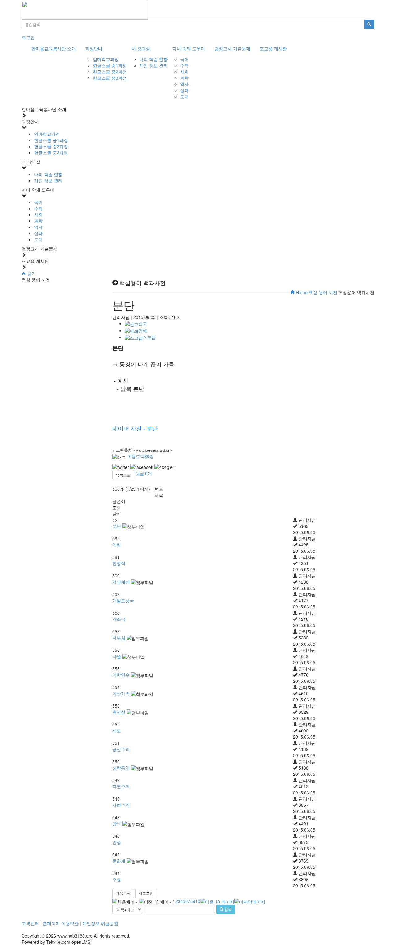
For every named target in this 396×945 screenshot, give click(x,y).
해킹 (116, 544)
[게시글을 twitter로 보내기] (120, 467)
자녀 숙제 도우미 (188, 48)
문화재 (118, 861)
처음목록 (123, 893)
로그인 (28, 37)
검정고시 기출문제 (232, 48)
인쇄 (142, 330)
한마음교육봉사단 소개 (53, 48)
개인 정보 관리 (153, 65)
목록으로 (123, 474)
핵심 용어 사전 (323, 292)
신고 (142, 323)
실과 (184, 90)
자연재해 (121, 582)
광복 (116, 823)
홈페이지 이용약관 (61, 923)
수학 (184, 65)
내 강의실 (140, 48)
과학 (184, 78)
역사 (184, 84)
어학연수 (121, 675)
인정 (116, 842)
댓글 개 (143, 473)
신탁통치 (121, 768)
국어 (184, 59)
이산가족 (121, 693)
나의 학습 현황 (153, 59)
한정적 (118, 563)
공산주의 (121, 749)
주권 (116, 879)
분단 (116, 526)
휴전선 (118, 712)
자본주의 (121, 786)
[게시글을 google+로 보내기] (164, 467)
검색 (227, 909)
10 (197, 901)
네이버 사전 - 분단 (135, 429)
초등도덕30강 (140, 456)
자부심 (118, 637)
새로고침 (146, 893)
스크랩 (149, 337)
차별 (116, 656)
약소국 (118, 619)
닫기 (31, 273)
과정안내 (93, 48)
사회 (184, 71)
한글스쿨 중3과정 (110, 78)
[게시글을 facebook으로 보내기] (141, 467)
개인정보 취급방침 (100, 923)
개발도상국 (123, 600)
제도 (116, 730)
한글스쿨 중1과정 (110, 65)
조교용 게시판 (273, 48)
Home (301, 292)
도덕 (184, 96)
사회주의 (121, 805)
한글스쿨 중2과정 (110, 71)
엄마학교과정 (106, 59)
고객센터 (30, 923)
